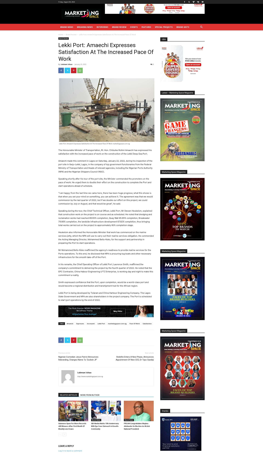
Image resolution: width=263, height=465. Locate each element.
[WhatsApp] (80, 70)
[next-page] (64, 434)
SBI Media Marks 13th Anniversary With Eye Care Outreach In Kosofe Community (105, 426)
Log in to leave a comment (70, 451)
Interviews (102, 27)
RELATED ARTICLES (68, 395)
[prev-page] (60, 434)
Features (146, 27)
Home (60, 34)
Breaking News (85, 27)
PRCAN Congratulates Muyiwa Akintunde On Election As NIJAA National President (137, 426)
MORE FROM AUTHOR (89, 395)
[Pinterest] (73, 70)
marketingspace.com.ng (117, 324)
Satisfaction (147, 324)
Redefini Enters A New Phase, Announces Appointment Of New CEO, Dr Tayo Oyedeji (135, 358)
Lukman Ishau (66, 64)
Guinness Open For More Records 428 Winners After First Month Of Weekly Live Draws (72, 426)
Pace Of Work (135, 324)
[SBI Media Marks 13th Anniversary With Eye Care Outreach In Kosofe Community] (106, 411)
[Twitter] (189, 2)
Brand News (66, 27)
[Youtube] (203, 2)
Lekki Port (101, 324)
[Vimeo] (193, 2)
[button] (201, 27)
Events (134, 27)
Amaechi (70, 324)
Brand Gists (182, 27)
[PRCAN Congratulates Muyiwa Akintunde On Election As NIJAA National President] (139, 411)
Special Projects (164, 27)
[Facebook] (184, 2)
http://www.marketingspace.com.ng (90, 376)
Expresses (80, 324)
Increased (91, 324)
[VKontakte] (198, 2)
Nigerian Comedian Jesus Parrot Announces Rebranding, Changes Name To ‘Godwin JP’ (78, 358)
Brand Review (119, 27)
